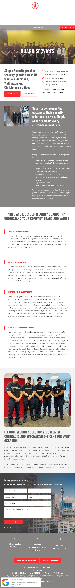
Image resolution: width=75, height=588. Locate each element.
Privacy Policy (8, 527)
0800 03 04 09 (15, 547)
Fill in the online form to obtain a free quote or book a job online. (45, 467)
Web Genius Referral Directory (41, 581)
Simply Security (60, 548)
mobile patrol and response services (57, 146)
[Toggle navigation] (3, 28)
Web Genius (58, 573)
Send (14, 522)
